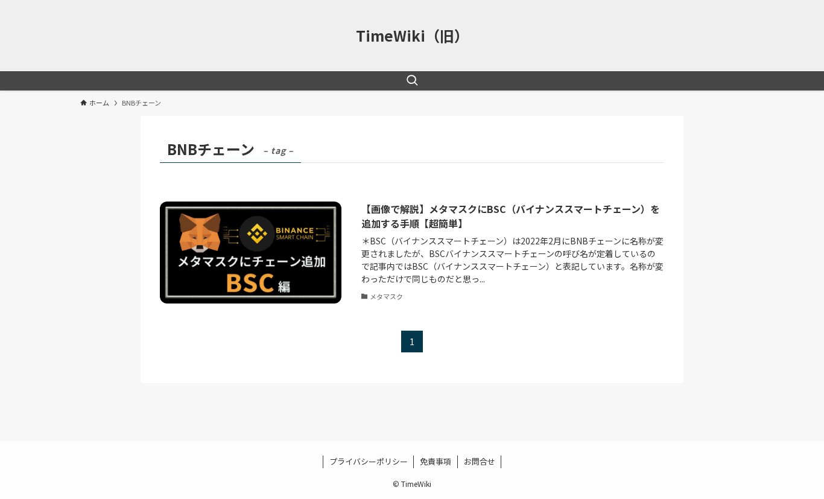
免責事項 (435, 461)
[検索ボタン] (412, 81)
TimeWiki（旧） (412, 35)
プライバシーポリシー (368, 461)
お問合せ (479, 461)
